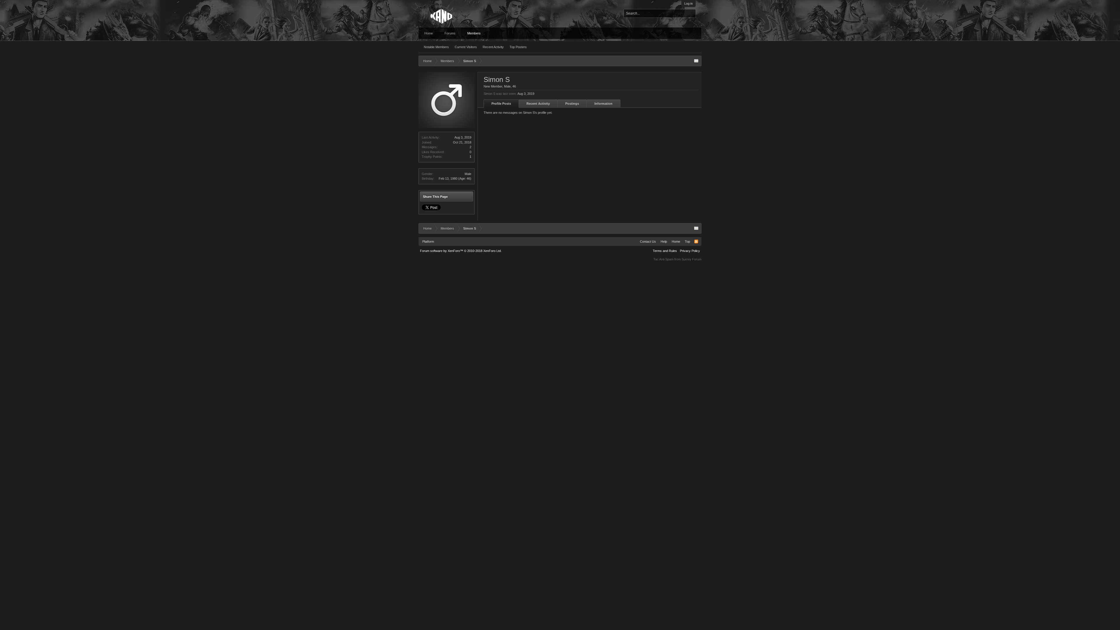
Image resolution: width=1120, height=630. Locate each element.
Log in (688, 3)
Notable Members (436, 47)
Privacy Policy (690, 251)
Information (603, 103)
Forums (450, 33)
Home (428, 33)
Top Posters (518, 47)
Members (474, 33)
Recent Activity (493, 47)
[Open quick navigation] (696, 61)
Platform (428, 241)
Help (664, 241)
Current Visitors (466, 47)
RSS (696, 241)
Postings (572, 103)
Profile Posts (501, 103)
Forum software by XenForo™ (461, 251)
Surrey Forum (691, 259)
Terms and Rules (665, 251)
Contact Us (648, 241)
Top (687, 241)
